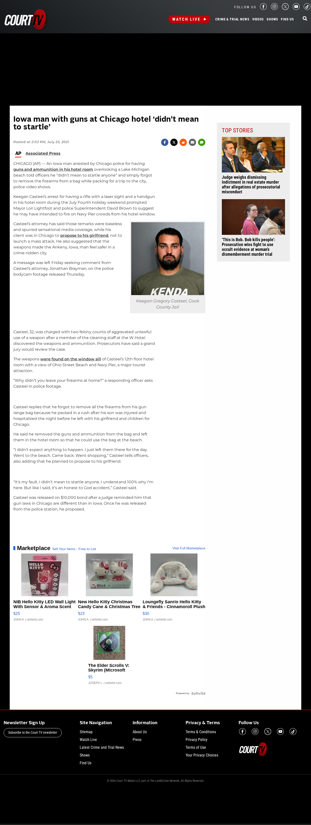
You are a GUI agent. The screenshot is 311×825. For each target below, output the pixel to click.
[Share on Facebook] (164, 142)
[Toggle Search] (305, 18)
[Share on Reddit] (183, 142)
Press (137, 739)
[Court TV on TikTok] (307, 8)
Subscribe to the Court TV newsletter (32, 732)
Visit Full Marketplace (189, 548)
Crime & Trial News (232, 19)
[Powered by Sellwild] (198, 693)
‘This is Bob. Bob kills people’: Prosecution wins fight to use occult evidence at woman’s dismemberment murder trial (248, 247)
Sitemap (86, 732)
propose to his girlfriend (84, 235)
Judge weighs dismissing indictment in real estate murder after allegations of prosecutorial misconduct (251, 184)
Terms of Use (196, 747)
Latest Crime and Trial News (102, 747)
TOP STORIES (237, 130)
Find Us (287, 19)
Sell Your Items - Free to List (74, 549)
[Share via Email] (192, 142)
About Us (140, 732)
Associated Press (43, 153)
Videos (258, 19)
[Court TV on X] (285, 8)
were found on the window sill (70, 359)
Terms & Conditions (201, 732)
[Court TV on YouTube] (296, 8)
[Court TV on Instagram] (274, 8)
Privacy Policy (196, 739)
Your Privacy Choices (202, 755)
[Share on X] (174, 142)
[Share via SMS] (201, 142)
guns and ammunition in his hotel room (53, 169)
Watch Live (186, 19)
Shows (272, 19)
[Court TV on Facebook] (263, 8)
